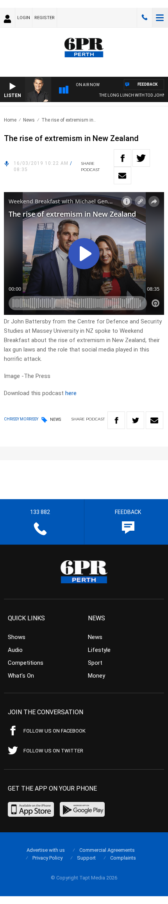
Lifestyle (99, 649)
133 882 (144, 17)
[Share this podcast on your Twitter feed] (141, 158)
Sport (95, 662)
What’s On (21, 675)
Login (23, 17)
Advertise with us (46, 850)
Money (96, 675)
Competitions (25, 662)
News (29, 120)
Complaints (123, 858)
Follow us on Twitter (53, 751)
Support (86, 858)
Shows (16, 637)
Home (10, 120)
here (71, 393)
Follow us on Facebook (54, 731)
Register (44, 17)
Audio (15, 649)
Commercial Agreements (107, 850)
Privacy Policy (47, 858)
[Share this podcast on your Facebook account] (122, 158)
